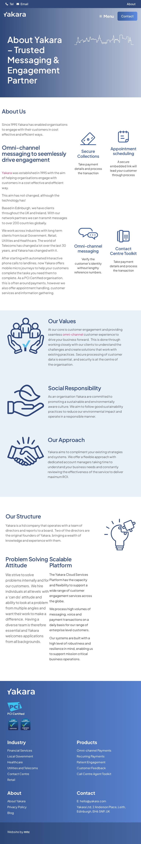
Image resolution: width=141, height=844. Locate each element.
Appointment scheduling (123, 151)
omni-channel (73, 334)
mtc (27, 832)
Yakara (7, 173)
